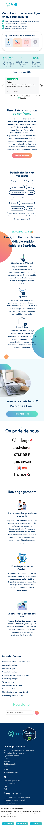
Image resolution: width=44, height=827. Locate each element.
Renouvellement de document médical (16, 662)
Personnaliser (22, 823)
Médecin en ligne (8, 668)
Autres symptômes (11, 772)
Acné (6, 770)
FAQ (5, 789)
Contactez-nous (10, 783)
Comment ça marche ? (12, 781)
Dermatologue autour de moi (12, 696)
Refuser (36, 823)
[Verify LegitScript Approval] (29, 734)
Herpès (6, 767)
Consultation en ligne (10, 665)
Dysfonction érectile (11, 756)
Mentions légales (10, 803)
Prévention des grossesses (14, 753)
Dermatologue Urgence (10, 679)
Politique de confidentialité (14, 800)
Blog (5, 786)
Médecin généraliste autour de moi (15, 692)
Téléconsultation (8, 682)
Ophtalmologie (10, 764)
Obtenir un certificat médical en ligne (15, 675)
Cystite (6, 759)
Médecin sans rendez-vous (12, 685)
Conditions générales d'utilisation (17, 797)
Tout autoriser (8, 823)
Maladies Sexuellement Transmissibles (19, 750)
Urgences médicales (9, 689)
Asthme (7, 761)
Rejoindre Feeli (22, 413)
